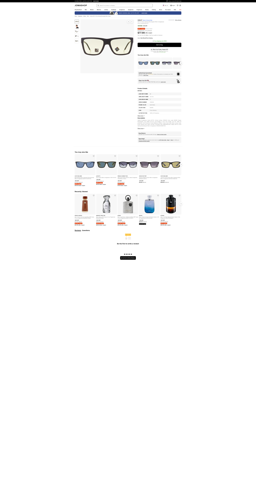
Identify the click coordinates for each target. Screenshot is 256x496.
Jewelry (106, 9)
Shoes (160, 9)
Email (168, 140)
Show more (140, 128)
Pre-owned (168, 9)
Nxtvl (88, 16)
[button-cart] (180, 5)
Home (76, 16)
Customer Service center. (144, 141)
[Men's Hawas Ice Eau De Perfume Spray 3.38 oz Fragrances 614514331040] (158, 195)
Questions (86, 230)
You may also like (143, 55)
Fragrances (139, 9)
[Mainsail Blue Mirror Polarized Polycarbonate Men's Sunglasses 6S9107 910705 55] (93, 156)
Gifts (175, 9)
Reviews (78, 230)
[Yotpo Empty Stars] (171, 20)
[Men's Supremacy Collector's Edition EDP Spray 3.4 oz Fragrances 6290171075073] (136, 195)
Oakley (84, 16)
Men (86, 9)
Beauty (147, 9)
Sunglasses (122, 9)
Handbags (113, 9)
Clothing (154, 9)
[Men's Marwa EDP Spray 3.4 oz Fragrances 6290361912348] (115, 195)
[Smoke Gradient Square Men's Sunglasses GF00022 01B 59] (158, 156)
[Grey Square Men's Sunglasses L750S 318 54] (115, 156)
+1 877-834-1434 (162, 140)
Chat (172, 140)
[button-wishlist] (177, 5)
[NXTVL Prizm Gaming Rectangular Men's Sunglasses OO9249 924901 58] (131, 21)
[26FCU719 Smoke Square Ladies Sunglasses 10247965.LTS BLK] (136, 156)
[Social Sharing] (128, 21)
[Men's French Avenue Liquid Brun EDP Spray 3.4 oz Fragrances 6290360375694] (93, 195)
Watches (99, 9)
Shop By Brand (78, 9)
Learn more (145, 75)
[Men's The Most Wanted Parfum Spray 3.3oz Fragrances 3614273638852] (179, 195)
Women (92, 9)
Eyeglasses (130, 9)
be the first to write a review (128, 257)
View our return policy (162, 134)
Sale (180, 9)
